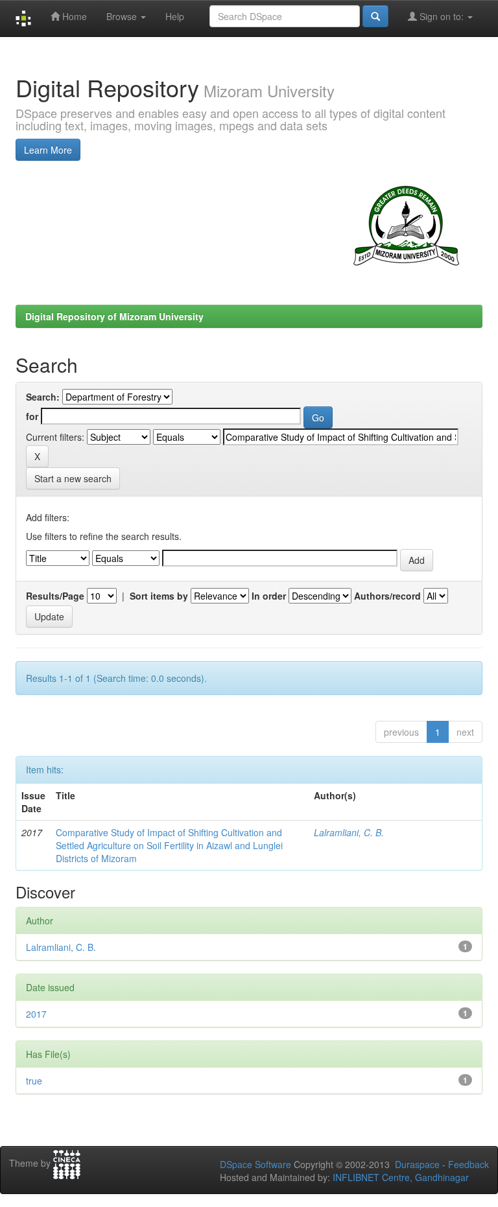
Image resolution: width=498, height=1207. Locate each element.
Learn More (48, 149)
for (32, 416)
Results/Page (55, 595)
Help (174, 16)
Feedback (468, 1164)
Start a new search (73, 478)
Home (73, 16)
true (34, 1080)
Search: (43, 396)
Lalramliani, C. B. (349, 832)
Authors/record (387, 595)
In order (269, 595)
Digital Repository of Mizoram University (114, 316)
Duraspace (417, 1164)
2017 (36, 1013)
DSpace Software (255, 1164)
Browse (122, 16)
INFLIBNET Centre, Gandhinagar (399, 1177)
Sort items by (159, 595)
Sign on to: (441, 16)
